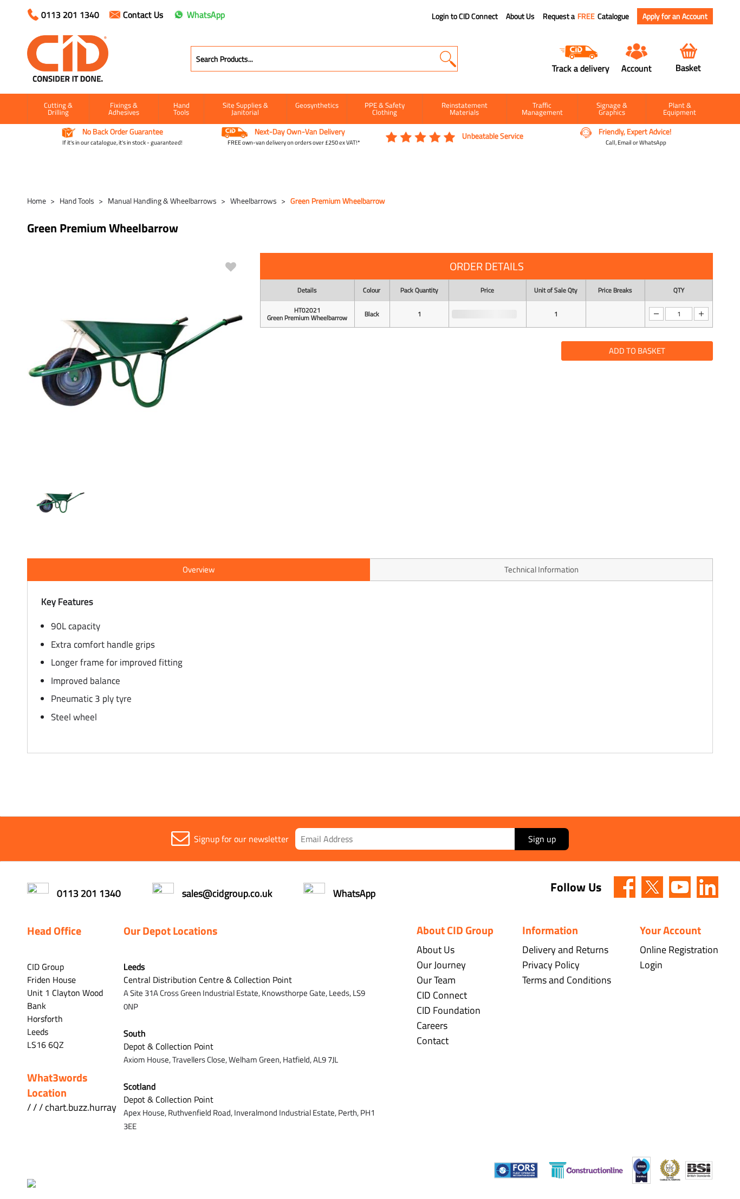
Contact (433, 1040)
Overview (199, 569)
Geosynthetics (317, 105)
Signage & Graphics (611, 109)
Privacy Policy (551, 964)
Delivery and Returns (565, 949)
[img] (624, 887)
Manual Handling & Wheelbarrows (162, 200)
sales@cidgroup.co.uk (227, 893)
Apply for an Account (674, 16)
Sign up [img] (542, 838)
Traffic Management (542, 109)
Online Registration (679, 949)
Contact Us (143, 14)
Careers (432, 1025)
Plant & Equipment (679, 109)
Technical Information (541, 569)
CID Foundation (449, 1010)
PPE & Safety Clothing (385, 109)
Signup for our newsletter (241, 838)
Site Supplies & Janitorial (245, 109)
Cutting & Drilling (58, 109)
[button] (447, 59)
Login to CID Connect (465, 16)
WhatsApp (206, 14)
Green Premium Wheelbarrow (337, 200)
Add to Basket (637, 350)
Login (651, 964)
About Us (520, 16)
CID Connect (442, 995)
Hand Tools (181, 109)
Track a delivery (580, 68)
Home (36, 200)
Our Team (436, 980)
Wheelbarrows (253, 200)
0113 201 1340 (70, 14)
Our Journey (441, 964)
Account (636, 68)
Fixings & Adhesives (123, 109)
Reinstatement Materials (465, 109)
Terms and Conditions (566, 980)
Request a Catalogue (586, 16)
